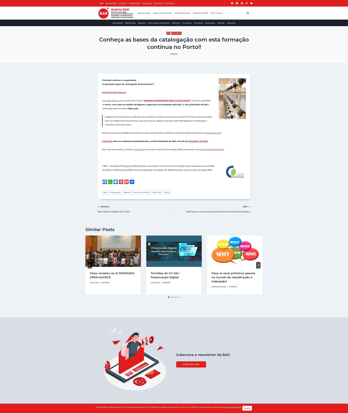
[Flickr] (246, 3)
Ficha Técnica (217, 13)
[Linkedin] (242, 3)
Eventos (123, 3)
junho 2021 (157, 192)
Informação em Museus (159, 23)
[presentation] (113, 251)
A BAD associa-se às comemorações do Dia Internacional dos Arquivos (218, 209)
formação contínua (141, 192)
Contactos (169, 3)
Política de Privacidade (232, 407)
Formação (187, 23)
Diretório (158, 3)
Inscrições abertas (110, 100)
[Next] (258, 265)
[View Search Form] (247, 12)
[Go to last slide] (90, 265)
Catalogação (115, 192)
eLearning (147, 3)
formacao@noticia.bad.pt (212, 149)
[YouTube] (251, 3)
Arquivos (142, 23)
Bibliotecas (130, 23)
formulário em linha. (198, 141)
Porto (167, 192)
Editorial (176, 23)
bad (105, 192)
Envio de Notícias (182, 13)
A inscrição (107, 141)
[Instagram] (237, 3)
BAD (102, 3)
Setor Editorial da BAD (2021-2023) (114, 209)
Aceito (247, 408)
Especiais (231, 23)
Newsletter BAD (200, 13)
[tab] (168, 297)
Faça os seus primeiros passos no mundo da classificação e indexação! (233, 277)
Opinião (221, 23)
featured (127, 192)
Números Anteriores (162, 13)
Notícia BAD (111, 3)
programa (139, 149)
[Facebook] (232, 3)
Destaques (176, 33)
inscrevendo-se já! (212, 132)
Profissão (198, 23)
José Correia (94, 282)
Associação (118, 23)
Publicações (134, 3)
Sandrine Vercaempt (219, 287)
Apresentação (143, 13)
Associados (210, 23)
